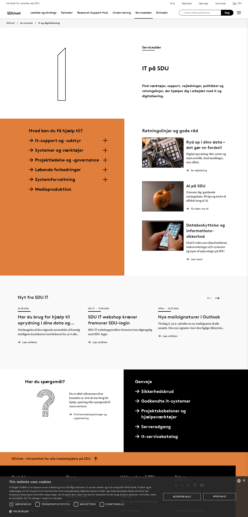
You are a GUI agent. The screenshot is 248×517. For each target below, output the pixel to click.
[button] (83, 511)
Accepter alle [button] (182, 496)
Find (172, 3)
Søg (227, 12)
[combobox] (239, 481)
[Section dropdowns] (105, 141)
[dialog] (124, 496)
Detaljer (58, 498)
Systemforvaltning (55, 179)
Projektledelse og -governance (67, 160)
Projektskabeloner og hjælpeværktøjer (163, 414)
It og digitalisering (49, 23)
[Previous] (209, 298)
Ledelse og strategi (43, 12)
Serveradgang (156, 426)
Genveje (203, 3)
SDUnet (10, 23)
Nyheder (67, 12)
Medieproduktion (53, 189)
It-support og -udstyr (58, 140)
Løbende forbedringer (58, 169)
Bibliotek (187, 3)
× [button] (244, 480)
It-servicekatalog (159, 436)
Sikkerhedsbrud (157, 391)
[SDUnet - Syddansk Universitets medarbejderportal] (13, 13)
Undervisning (122, 12)
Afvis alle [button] (219, 496)
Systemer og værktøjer (59, 150)
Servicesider (143, 12)
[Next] (217, 298)
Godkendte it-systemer (165, 401)
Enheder (162, 12)
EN (240, 3)
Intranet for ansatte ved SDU (23, 3)
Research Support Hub (92, 12)
